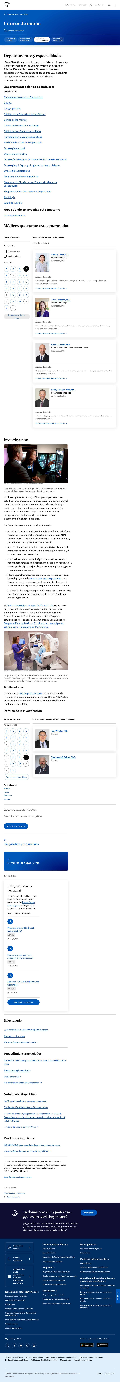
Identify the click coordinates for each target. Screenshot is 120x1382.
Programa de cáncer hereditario (21, 176)
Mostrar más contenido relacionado (20, 1042)
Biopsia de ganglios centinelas (17, 1070)
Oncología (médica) (14, 148)
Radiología (9, 197)
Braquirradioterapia (12, 1076)
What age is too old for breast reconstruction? (21, 929)
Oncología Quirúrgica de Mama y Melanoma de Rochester (35, 159)
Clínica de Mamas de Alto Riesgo (21, 125)
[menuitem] (10, 39)
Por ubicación (9, 246)
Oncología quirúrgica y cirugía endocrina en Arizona (32, 165)
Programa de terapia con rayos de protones (27, 191)
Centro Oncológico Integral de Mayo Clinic (29, 605)
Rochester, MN (14, 251)
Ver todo (7, 799)
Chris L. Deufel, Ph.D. (60, 344)
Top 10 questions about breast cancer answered (25, 1101)
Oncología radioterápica (17, 170)
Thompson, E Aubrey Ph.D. (63, 757)
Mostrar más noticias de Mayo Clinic (20, 1126)
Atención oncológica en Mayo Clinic (23, 96)
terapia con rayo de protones (45, 578)
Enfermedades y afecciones (17, 14)
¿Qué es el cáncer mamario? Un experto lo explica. (26, 1029)
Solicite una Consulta (16, 30)
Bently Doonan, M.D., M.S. (63, 389)
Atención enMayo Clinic (57, 39)
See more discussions (23, 1002)
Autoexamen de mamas (14, 1036)
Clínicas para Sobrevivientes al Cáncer (25, 114)
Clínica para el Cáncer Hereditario (22, 131)
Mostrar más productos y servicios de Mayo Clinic (26, 1151)
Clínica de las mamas (15, 119)
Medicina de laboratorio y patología (23, 142)
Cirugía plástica (12, 108)
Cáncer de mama (22, 23)
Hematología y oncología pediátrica (23, 136)
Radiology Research (14, 215)
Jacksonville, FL (14, 256)
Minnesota (8, 795)
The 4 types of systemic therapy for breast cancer (26, 1107)
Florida (6, 792)
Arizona (7, 788)
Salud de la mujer (13, 202)
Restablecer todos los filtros (16, 316)
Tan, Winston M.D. (59, 730)
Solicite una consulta (16, 826)
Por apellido (8, 263)
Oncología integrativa (15, 153)
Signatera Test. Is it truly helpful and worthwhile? (23, 983)
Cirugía (8, 102)
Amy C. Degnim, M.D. (61, 299)
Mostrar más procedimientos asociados (21, 1082)
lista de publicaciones (30, 693)
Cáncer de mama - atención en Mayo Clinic (23, 816)
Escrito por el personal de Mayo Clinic (20, 809)
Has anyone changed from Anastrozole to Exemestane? (20, 956)
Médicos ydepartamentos (42, 39)
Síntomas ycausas (11, 39)
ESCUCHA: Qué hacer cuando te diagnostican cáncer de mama (32, 1145)
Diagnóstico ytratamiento (25, 39)
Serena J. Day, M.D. (60, 254)
